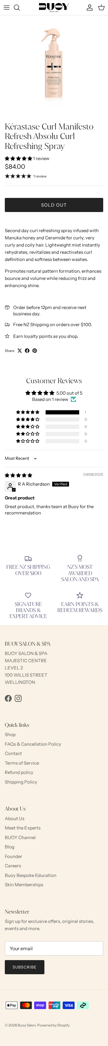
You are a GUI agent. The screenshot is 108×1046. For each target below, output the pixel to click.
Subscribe (25, 967)
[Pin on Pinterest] (34, 350)
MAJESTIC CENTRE (26, 660)
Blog (9, 847)
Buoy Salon (27, 1025)
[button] (19, 158)
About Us (14, 818)
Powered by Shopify (53, 1025)
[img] (18, 475)
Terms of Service (22, 763)
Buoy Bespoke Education (30, 875)
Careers (13, 866)
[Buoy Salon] (54, 7)
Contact (13, 753)
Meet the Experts (22, 828)
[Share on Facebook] (27, 350)
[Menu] (6, 7)
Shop (10, 734)
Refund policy (19, 772)
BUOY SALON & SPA (26, 653)
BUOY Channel (20, 837)
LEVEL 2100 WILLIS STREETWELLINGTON (26, 675)
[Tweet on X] (19, 350)
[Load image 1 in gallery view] (54, 67)
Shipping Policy (21, 782)
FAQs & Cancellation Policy (33, 744)
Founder (13, 856)
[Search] (19, 7)
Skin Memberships (24, 884)
